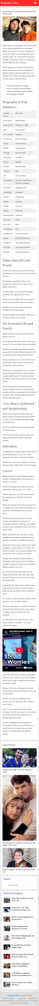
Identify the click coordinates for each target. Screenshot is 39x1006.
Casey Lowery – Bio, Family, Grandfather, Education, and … (22, 909)
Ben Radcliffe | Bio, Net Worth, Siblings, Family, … (21, 946)
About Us (21, 998)
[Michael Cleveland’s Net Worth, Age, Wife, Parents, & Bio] (19, 857)
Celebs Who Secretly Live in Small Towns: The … (22, 899)
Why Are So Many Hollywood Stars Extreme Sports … (22, 918)
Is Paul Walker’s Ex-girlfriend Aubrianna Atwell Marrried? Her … (22, 974)
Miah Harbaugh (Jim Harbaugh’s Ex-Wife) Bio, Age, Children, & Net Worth (19, 844)
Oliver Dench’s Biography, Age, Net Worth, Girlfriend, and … (23, 937)
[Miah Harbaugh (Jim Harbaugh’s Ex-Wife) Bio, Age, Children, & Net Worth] (19, 808)
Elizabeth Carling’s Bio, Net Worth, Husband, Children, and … (23, 955)
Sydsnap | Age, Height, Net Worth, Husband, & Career (17, 771)
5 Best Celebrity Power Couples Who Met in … (22, 983)
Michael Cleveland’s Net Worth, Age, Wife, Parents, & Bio (18, 870)
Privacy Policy (8, 998)
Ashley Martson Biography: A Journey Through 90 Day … (21, 965)
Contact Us (33, 998)
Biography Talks (10, 3)
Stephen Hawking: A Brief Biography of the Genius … (20, 927)
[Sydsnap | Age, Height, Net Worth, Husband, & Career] (19, 757)
